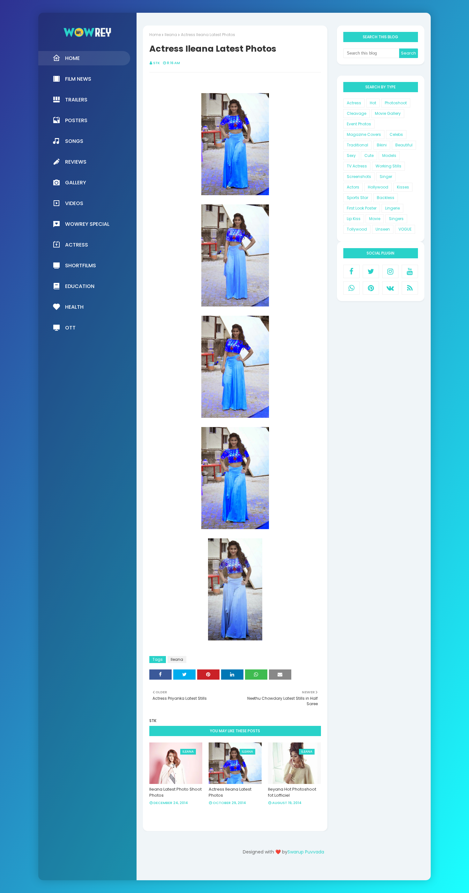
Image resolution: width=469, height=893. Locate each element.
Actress (354, 103)
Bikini (382, 145)
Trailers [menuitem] (76, 99)
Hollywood (378, 187)
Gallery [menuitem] (75, 182)
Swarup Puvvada (305, 852)
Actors (353, 187)
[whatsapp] (351, 288)
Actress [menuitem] (76, 244)
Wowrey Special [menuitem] (87, 224)
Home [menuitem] (72, 58)
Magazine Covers (364, 134)
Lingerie (392, 208)
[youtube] (410, 271)
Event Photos (359, 124)
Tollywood (357, 229)
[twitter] (371, 271)
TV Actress (357, 166)
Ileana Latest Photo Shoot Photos (175, 792)
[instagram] (390, 271)
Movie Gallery (388, 113)
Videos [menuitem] (74, 203)
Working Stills (388, 166)
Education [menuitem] (79, 286)
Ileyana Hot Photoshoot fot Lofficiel (292, 792)
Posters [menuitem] (76, 120)
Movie (374, 218)
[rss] (410, 288)
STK (156, 62)
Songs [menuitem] (74, 141)
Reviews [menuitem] (75, 162)
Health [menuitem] (74, 307)
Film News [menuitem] (78, 79)
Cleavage (356, 113)
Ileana (171, 34)
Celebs (396, 134)
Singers (396, 218)
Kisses (403, 187)
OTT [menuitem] (70, 327)
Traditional (357, 145)
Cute (369, 155)
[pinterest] (371, 288)
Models (389, 155)
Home (155, 34)
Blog (297, 870)
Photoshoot (396, 103)
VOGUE (405, 229)
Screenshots (359, 176)
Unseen (383, 229)
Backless (385, 197)
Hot (373, 103)
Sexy (351, 155)
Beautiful (404, 145)
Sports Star (357, 197)
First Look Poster (361, 208)
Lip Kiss (354, 218)
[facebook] (351, 271)
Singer (386, 176)
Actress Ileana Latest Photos (230, 792)
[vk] (390, 288)
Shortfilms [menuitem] (80, 265)
